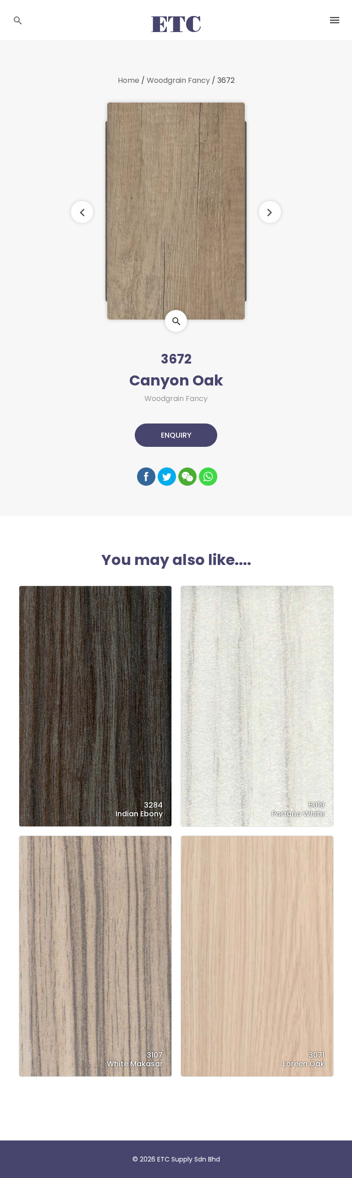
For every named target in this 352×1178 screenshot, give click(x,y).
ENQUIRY (176, 435)
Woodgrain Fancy (178, 80)
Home (128, 80)
